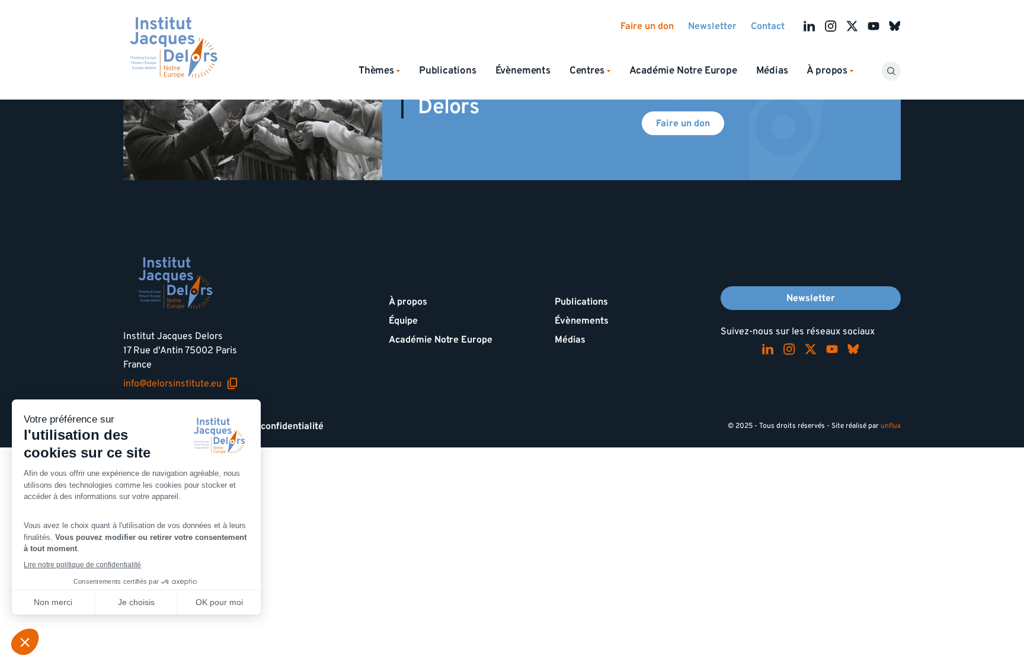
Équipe (403, 320)
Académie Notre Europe (683, 70)
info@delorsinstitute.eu (180, 383)
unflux (891, 426)
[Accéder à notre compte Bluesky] (895, 26)
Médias (772, 70)
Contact (768, 26)
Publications (447, 70)
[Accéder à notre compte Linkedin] (809, 26)
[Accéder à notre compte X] (852, 26)
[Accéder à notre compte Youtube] (873, 26)
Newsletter (712, 26)
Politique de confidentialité (265, 426)
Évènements (523, 70)
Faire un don (647, 26)
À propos (408, 301)
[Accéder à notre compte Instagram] (831, 26)
